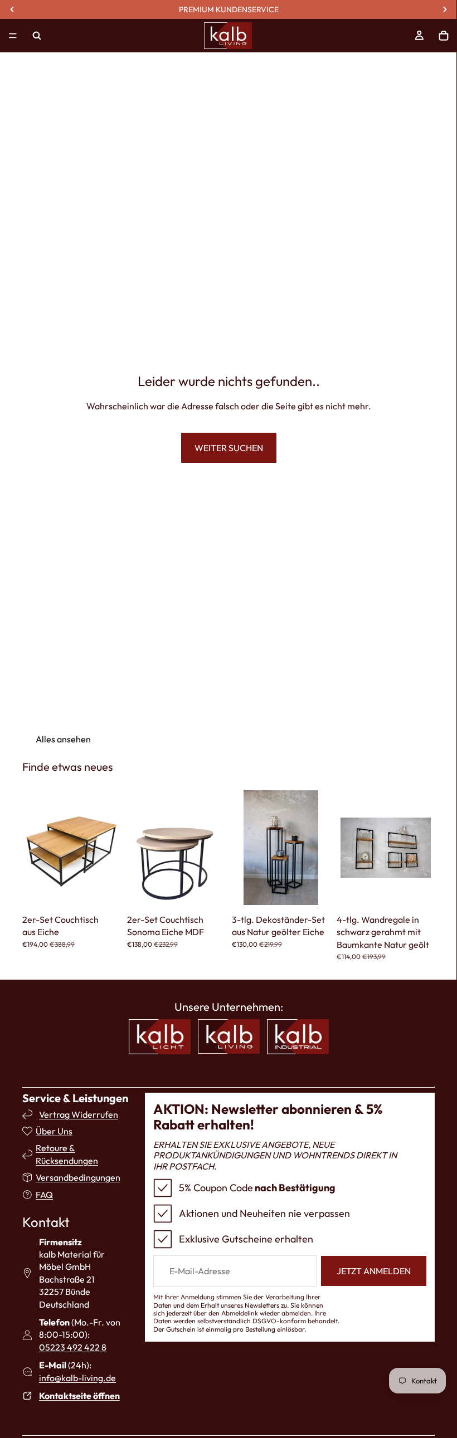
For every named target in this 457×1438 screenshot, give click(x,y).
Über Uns (54, 1131)
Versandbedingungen (78, 1177)
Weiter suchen (229, 447)
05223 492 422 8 (72, 1347)
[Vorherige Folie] (34, 847)
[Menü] (13, 35)
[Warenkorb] (443, 35)
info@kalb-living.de (77, 1377)
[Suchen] (37, 35)
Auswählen (426, 891)
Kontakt (46, 1222)
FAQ (44, 1194)
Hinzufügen (112, 891)
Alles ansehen (63, 739)
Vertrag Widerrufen (78, 1114)
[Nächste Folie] (108, 847)
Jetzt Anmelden (374, 1270)
